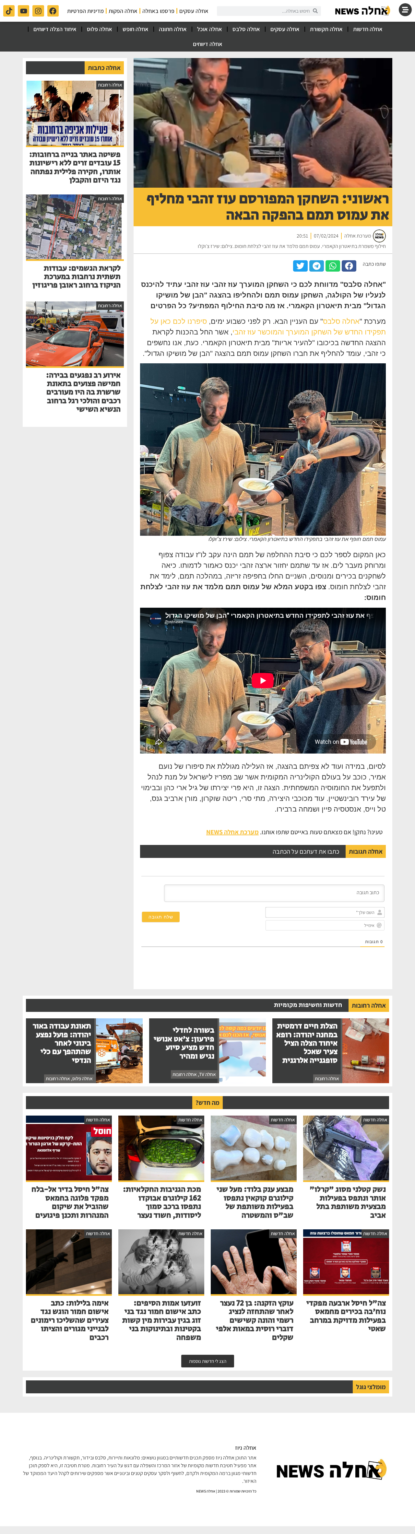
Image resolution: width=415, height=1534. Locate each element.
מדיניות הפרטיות (85, 11)
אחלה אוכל (209, 29)
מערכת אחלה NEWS (232, 832)
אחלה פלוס (99, 29)
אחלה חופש (135, 29)
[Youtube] (23, 11)
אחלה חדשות (368, 29)
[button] (349, 266)
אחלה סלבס (246, 29)
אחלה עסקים (193, 11)
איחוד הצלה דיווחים (55, 29)
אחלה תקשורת (326, 29)
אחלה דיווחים (207, 44)
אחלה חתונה (173, 29)
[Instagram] (38, 11)
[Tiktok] (9, 11)
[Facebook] (53, 11)
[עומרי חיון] (363, 11)
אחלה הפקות (123, 11)
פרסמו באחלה (158, 11)
